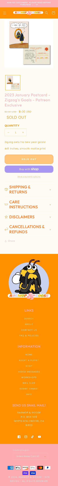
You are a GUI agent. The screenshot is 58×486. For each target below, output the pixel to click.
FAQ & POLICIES (29, 335)
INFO (29, 394)
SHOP (29, 365)
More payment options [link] (29, 176)
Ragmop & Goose (30, 477)
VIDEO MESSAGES (29, 371)
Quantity (12, 125)
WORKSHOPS (29, 377)
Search (29, 318)
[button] (4, 13)
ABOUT (29, 324)
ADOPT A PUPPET (29, 360)
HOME (29, 354)
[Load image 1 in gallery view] (12, 82)
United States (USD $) (27, 456)
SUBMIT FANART (29, 388)
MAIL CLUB (29, 382)
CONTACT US (29, 330)
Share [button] (11, 241)
